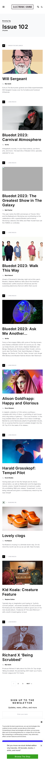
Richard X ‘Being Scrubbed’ (17, 657)
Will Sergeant (14, 79)
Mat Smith (8, 84)
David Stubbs (9, 478)
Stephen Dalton (10, 599)
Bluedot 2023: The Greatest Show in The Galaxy (22, 200)
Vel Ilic (7, 144)
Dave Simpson (9, 408)
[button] (41, 722)
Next (28, 683)
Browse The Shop (22, 756)
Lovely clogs (13, 535)
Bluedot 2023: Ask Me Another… (19, 331)
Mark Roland (9, 275)
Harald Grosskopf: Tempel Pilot (19, 470)
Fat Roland (8, 541)
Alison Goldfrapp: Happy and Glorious (20, 400)
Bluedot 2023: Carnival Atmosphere (21, 137)
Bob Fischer (8, 210)
